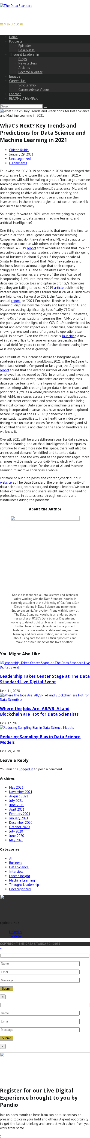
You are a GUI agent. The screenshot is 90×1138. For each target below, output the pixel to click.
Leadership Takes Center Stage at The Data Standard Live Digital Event (45, 678)
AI (10, 858)
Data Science (19, 867)
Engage (14, 76)
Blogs (22, 59)
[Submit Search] (45, 107)
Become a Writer (30, 72)
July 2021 (16, 800)
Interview (16, 871)
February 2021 (19, 814)
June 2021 (16, 805)
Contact (15, 94)
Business (15, 862)
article (59, 287)
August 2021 (18, 796)
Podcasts (16, 41)
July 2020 (16, 831)
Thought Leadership (24, 54)
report (31, 248)
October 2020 (19, 827)
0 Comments (18, 163)
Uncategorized (20, 158)
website (6, 482)
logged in (26, 769)
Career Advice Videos (34, 89)
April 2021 (16, 809)
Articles (24, 67)
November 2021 (20, 792)
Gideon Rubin (19, 150)
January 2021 (18, 818)
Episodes (25, 45)
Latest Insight (19, 876)
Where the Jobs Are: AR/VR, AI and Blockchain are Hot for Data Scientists (39, 711)
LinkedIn (15, 932)
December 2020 (20, 822)
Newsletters (27, 63)
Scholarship (27, 85)
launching (69, 336)
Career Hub (17, 81)
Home (13, 37)
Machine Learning (22, 880)
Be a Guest (26, 50)
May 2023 (16, 787)
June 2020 (16, 835)
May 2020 (16, 840)
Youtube (15, 936)
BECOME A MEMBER (23, 98)
